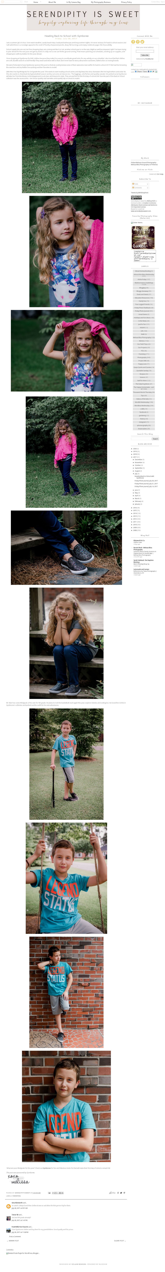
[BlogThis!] (55, 1193)
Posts (136, 184)
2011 (135, 522)
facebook (143, 412)
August (137, 471)
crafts (142, 409)
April (137, 496)
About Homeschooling (143, 271)
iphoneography (142, 425)
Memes (141, 341)
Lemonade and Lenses (141, 569)
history (142, 419)
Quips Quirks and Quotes (142, 367)
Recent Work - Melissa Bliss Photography (143, 549)
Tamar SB (15, 1215)
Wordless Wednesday (142, 406)
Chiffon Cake (138, 542)
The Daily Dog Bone (142, 384)
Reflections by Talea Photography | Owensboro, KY (145, 572)
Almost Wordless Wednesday (144, 274)
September (139, 468)
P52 (142, 351)
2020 (135, 449)
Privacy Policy (126, 2)
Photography (142, 357)
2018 (135, 454)
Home (35, 2)
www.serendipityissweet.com (141, 211)
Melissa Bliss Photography (142, 337)
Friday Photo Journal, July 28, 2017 (146, 481)
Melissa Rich (151, 201)
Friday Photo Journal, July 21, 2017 (146, 484)
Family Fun (142, 301)
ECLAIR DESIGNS (78, 1264)
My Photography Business (101, 2)
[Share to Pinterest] (62, 1193)
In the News (142, 321)
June (136, 490)
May (136, 493)
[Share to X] (58, 1193)
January (137, 504)
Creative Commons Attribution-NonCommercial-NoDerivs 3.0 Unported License (144, 205)
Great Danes (143, 314)
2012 (135, 519)
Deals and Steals (142, 294)
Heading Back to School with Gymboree (144, 477)
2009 (135, 528)
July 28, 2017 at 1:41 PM (19, 1220)
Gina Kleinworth (17, 1203)
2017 (135, 457)
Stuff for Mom (142, 381)
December (139, 460)
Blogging (142, 288)
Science (142, 377)
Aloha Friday (142, 279)
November (139, 462)
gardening (142, 415)
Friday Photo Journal (142, 311)
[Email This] (53, 1193)
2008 (135, 530)
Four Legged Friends (142, 304)
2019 (135, 451)
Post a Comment (15, 1236)
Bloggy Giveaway (142, 291)
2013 (135, 516)
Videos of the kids (142, 399)
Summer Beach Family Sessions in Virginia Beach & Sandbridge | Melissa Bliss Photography (145, 553)
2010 (135, 525)
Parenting (17, 1196)
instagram (142, 422)
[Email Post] (49, 1193)
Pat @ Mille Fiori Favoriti (20, 1227)
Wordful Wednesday (142, 402)
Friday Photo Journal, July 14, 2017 (146, 486)
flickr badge (160, 174)
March (137, 498)
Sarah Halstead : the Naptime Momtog (144, 561)
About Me (52, 2)
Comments (138, 188)
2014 (135, 513)
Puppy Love (142, 364)
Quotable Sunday (142, 371)
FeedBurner (149, 59)
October (138, 465)
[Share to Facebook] (60, 1193)
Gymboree (47, 1168)
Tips (142, 396)
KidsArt (142, 328)
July (136, 474)
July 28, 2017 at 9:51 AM (20, 1208)
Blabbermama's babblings (144, 283)
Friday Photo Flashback (142, 308)
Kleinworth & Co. (139, 540)
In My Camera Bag (73, 2)
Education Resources (142, 298)
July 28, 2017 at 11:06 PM (20, 1232)
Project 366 (142, 361)
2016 (135, 508)
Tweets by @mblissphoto (139, 193)
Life (142, 331)
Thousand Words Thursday (142, 392)
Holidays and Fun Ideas (142, 318)
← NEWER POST (13, 1241)
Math (143, 334)
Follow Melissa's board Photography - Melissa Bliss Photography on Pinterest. (144, 164)
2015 (135, 510)
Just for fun (142, 324)
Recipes (142, 374)
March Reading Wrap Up (141, 564)
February (138, 501)
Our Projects (142, 347)
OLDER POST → (120, 1241)
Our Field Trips (142, 344)
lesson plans (142, 429)
